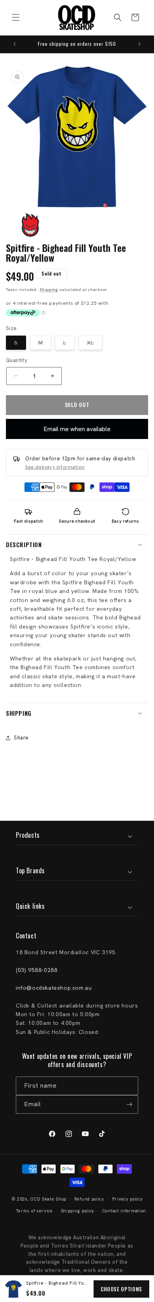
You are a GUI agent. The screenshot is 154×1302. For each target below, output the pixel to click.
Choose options (121, 1289)
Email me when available (77, 429)
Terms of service (34, 1211)
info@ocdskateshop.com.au (54, 987)
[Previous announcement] (14, 44)
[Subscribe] (129, 1104)
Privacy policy (127, 1199)
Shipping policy (78, 1211)
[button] (15, 17)
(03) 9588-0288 (36, 970)
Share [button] (21, 737)
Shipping (48, 289)
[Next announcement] (139, 44)
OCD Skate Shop (48, 1199)
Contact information (124, 1211)
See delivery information (55, 467)
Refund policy (89, 1199)
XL (94, 344)
